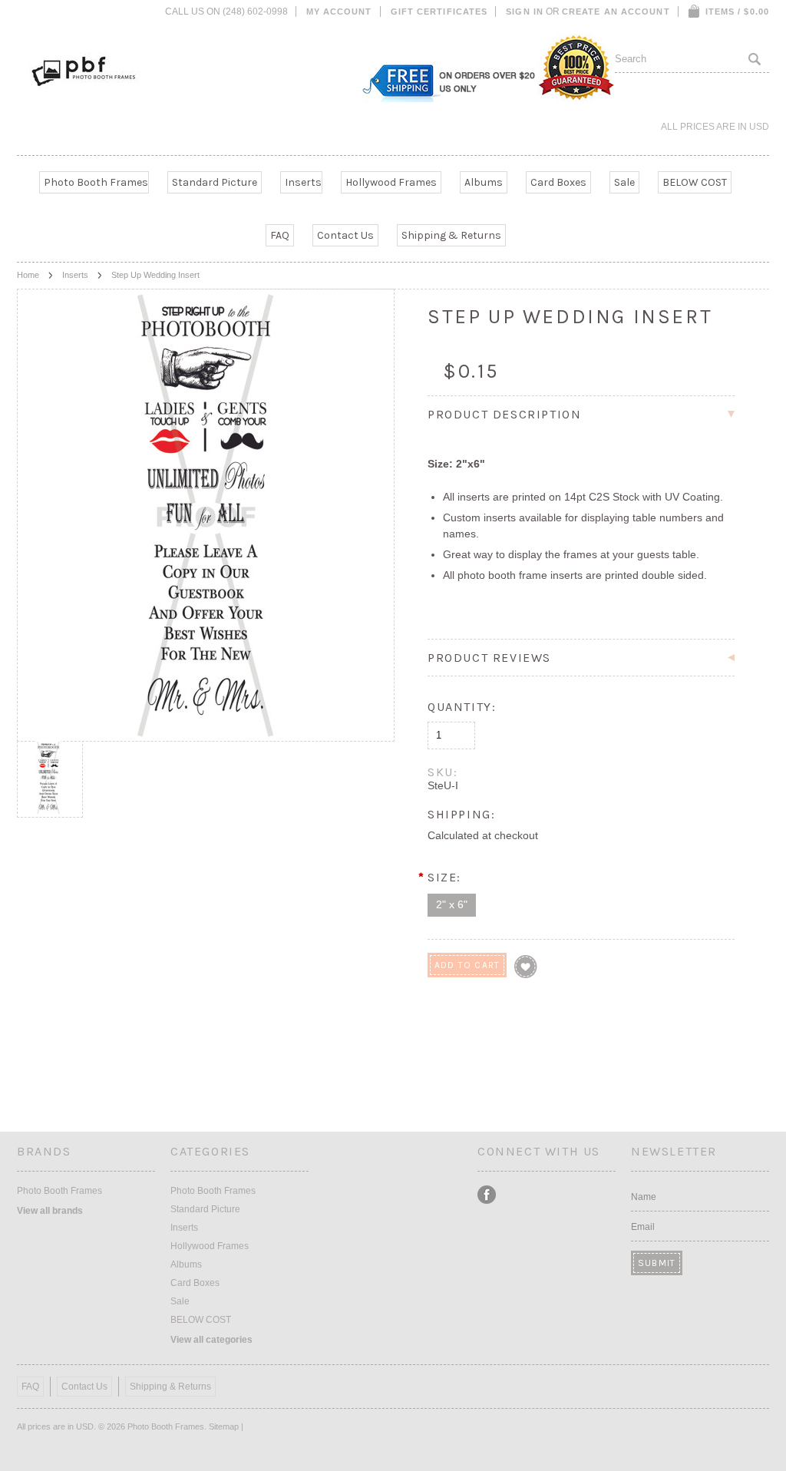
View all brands (50, 1210)
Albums (483, 182)
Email (643, 1226)
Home (28, 274)
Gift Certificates (439, 11)
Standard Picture (214, 182)
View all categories (211, 1339)
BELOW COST (694, 182)
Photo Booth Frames (96, 182)
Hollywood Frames (391, 182)
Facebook (487, 1195)
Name (643, 1197)
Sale (624, 182)
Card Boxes (558, 182)
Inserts (303, 182)
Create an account (616, 11)
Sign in (524, 11)
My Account (339, 11)
